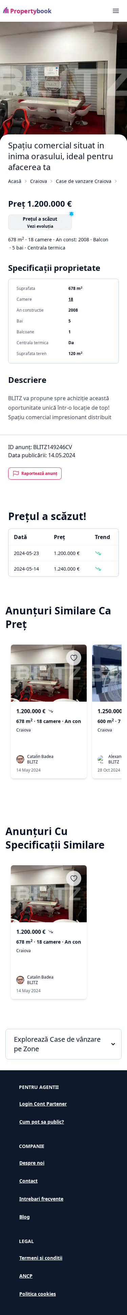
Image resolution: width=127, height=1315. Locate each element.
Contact (28, 1181)
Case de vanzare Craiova (83, 181)
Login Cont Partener (43, 1103)
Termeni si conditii (40, 1258)
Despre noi (31, 1163)
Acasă (14, 181)
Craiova (38, 181)
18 (70, 299)
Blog (24, 1217)
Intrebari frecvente (41, 1199)
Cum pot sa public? (41, 1121)
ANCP (26, 1276)
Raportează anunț (39, 473)
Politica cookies (37, 1294)
